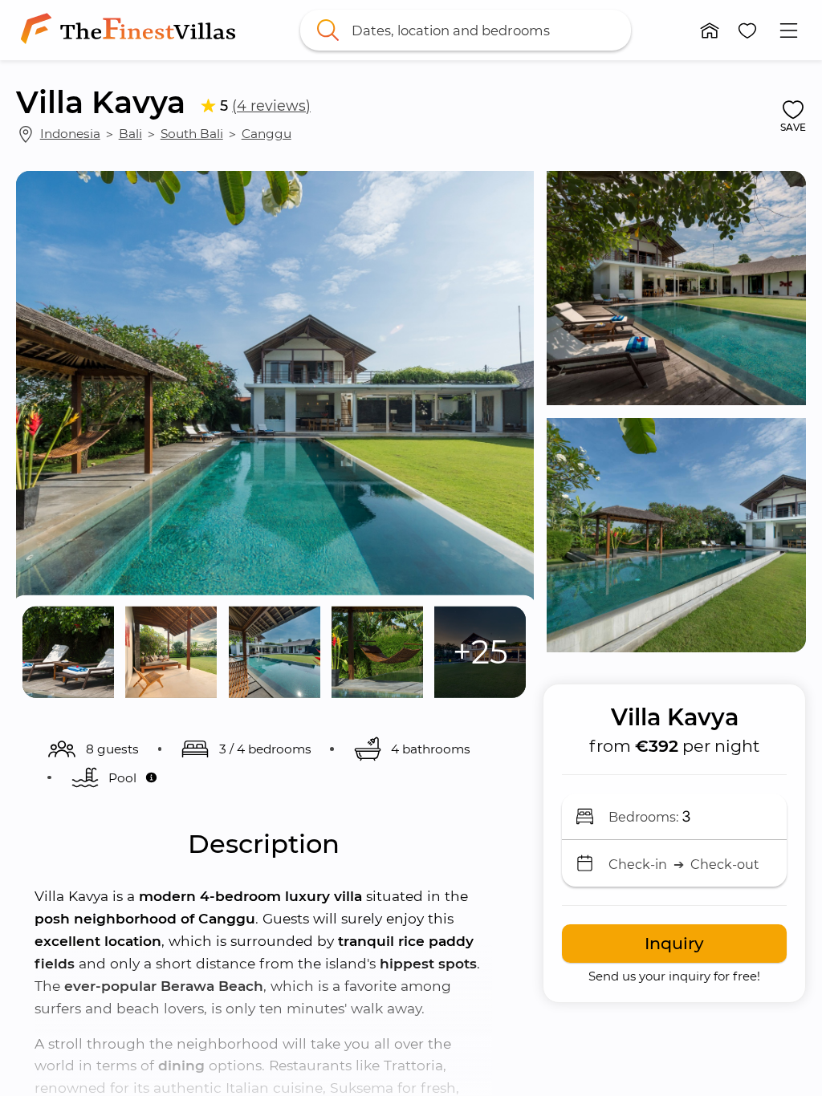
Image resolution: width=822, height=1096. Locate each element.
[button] (709, 30)
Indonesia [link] (70, 133)
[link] (131, 30)
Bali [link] (130, 133)
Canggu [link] (266, 133)
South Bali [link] (192, 133)
